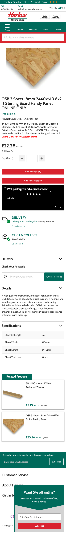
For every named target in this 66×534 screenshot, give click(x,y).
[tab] (33, 259)
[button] (7, 27)
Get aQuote (45, 17)
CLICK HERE (57, 2)
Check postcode (54, 276)
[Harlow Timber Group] (17, 17)
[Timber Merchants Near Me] (20, 27)
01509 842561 (7, 9)
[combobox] (33, 37)
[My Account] (45, 27)
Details (6, 288)
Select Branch (18, 244)
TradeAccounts (56, 17)
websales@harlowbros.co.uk (30, 9)
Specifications (11, 326)
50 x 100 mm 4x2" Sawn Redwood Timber (39, 385)
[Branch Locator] (33, 27)
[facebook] (4, 507)
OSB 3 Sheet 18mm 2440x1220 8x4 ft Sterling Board (42, 417)
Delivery (7, 259)
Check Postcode (18, 226)
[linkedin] (10, 507)
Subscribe (56, 461)
